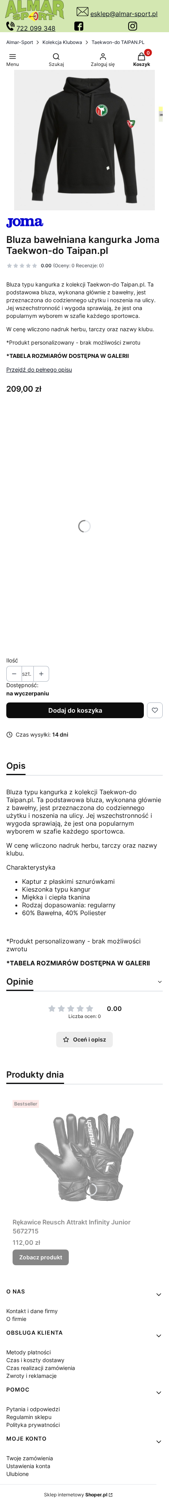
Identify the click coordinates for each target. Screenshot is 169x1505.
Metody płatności (28, 1352)
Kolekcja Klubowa (62, 42)
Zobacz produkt (40, 1257)
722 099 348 (36, 28)
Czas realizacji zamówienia (40, 1368)
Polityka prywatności (33, 1424)
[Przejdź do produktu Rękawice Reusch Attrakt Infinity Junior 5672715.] (84, 1156)
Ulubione (17, 1473)
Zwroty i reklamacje (31, 1375)
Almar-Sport (19, 42)
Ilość (12, 660)
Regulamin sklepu (28, 1417)
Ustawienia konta (28, 1466)
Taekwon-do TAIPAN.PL (118, 42)
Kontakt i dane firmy (32, 1311)
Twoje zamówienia (29, 1458)
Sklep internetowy (75, 1495)
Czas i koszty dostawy (35, 1360)
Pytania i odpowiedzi (33, 1409)
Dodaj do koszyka (75, 710)
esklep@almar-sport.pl (124, 14)
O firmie (16, 1318)
